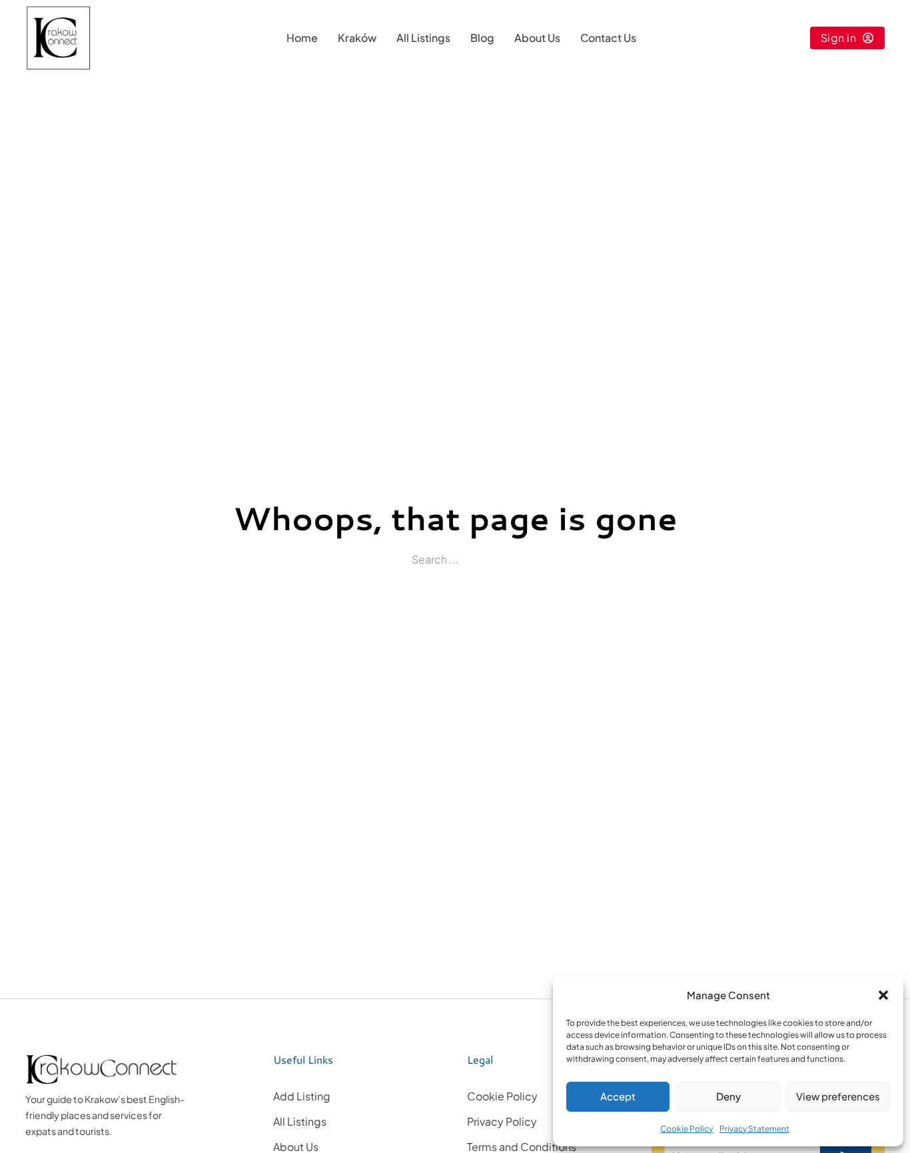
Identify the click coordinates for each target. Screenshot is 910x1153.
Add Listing (301, 1096)
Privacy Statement (754, 1129)
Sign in (839, 38)
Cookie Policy (686, 1129)
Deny (728, 1096)
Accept (618, 1096)
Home (302, 38)
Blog (482, 38)
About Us (537, 38)
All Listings (423, 38)
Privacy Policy (502, 1121)
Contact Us (608, 38)
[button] (883, 995)
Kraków (357, 38)
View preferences (838, 1096)
